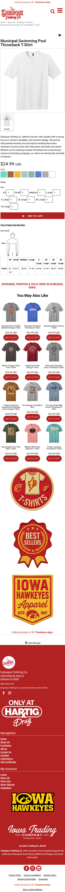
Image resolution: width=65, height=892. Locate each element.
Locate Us (5, 752)
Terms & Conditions (32, 875)
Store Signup (7, 784)
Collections (6, 759)
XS (4, 192)
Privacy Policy (15, 875)
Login (3, 774)
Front (7, 129)
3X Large (5, 206)
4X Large (40, 199)
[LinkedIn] (38, 868)
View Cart (5, 781)
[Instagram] (9, 693)
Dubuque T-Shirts (24, 22)
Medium (33, 192)
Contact (4, 755)
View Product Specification (12, 225)
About (3, 749)
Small (17, 192)
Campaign (5, 788)
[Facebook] (3, 693)
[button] (53, 11)
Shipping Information (26, 879)
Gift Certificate (8, 762)
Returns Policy (50, 875)
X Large (5, 199)
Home (3, 22)
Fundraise (5, 745)
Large (49, 192)
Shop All (11, 22)
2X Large (22, 199)
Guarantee (43, 879)
